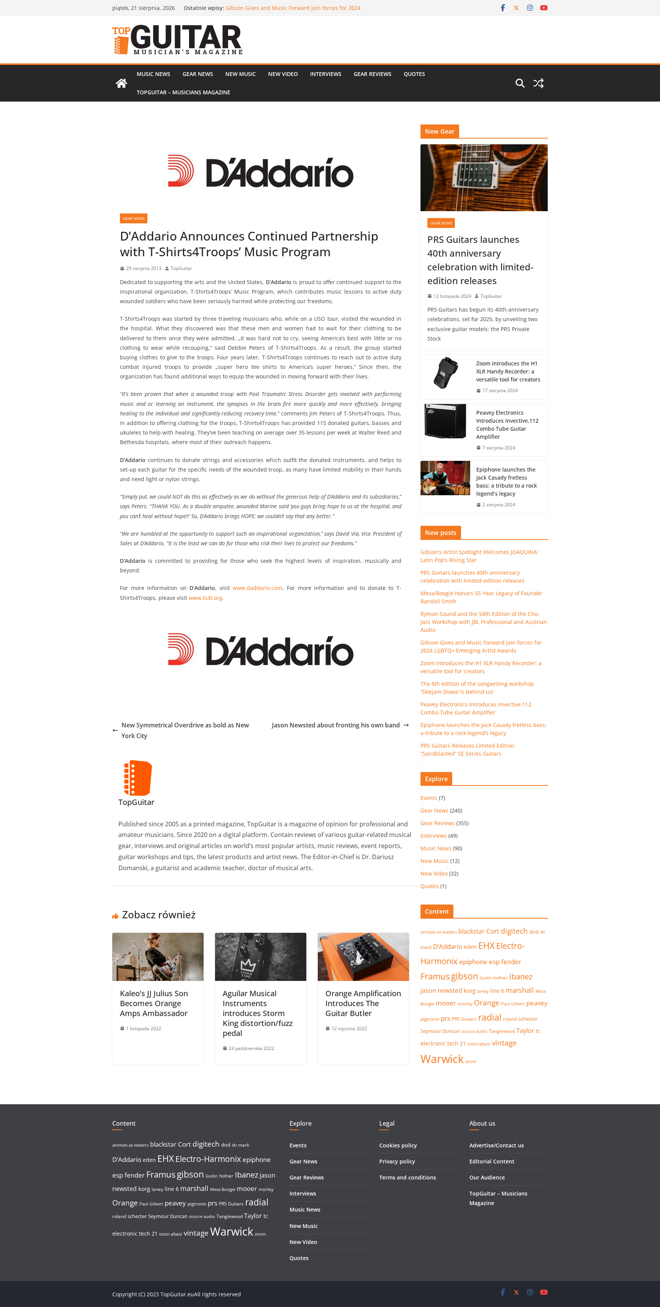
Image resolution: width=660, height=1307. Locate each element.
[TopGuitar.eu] (121, 83)
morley (465, 1003)
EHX (486, 945)
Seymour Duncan (440, 1031)
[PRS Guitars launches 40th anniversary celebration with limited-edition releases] (484, 177)
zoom (470, 1061)
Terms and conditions (407, 1177)
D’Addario (447, 946)
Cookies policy (398, 1145)
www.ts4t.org (205, 597)
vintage (504, 1042)
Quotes (414, 74)
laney (483, 991)
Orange (487, 1003)
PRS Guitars (464, 1019)
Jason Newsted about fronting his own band (336, 725)
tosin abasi (478, 1043)
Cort (492, 931)
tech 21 (456, 1043)
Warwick (442, 1058)
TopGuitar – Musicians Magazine (183, 92)
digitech (514, 931)
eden (470, 946)
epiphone (473, 961)
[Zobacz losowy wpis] (538, 83)
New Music (240, 74)
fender (511, 961)
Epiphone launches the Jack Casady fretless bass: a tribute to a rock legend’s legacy (506, 481)
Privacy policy (397, 1161)
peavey (537, 1002)
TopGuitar (181, 268)
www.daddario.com (257, 587)
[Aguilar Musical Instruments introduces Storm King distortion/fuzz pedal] (260, 938)
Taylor (525, 1030)
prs (445, 1018)
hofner (500, 977)
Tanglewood (502, 1031)
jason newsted (441, 990)
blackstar (471, 931)
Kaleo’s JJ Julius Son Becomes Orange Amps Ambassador (154, 1003)
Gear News (198, 74)
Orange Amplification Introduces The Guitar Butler (363, 1003)
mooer (446, 1002)
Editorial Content (491, 1161)
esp (494, 961)
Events (429, 797)
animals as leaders (439, 932)
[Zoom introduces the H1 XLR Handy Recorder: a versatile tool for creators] (445, 377)
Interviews (325, 74)
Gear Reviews (372, 74)
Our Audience (487, 1177)
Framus (435, 976)
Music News (153, 74)
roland (510, 1019)
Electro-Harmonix (208, 1158)
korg (470, 990)
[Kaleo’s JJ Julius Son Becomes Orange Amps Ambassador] (158, 938)
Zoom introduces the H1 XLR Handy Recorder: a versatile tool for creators (508, 371)
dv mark (240, 1145)
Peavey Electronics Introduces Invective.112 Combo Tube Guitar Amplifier (507, 424)
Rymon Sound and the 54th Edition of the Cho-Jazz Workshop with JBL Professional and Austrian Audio (291, 11)
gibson (464, 976)
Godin (486, 978)
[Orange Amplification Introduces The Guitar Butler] (363, 938)
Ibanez (520, 976)
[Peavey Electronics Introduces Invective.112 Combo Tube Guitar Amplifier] (445, 430)
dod (534, 931)
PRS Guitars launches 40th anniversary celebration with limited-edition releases (480, 260)
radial (489, 1017)
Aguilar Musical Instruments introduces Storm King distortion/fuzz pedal (258, 1013)
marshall (520, 990)
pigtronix (430, 1019)
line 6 (497, 990)
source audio (474, 1031)
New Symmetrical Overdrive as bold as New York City (185, 730)
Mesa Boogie (222, 1189)
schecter (527, 1018)
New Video (283, 74)
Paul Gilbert (513, 1004)
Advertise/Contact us (496, 1145)
